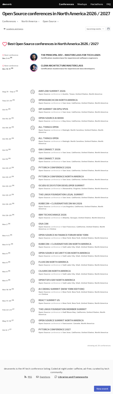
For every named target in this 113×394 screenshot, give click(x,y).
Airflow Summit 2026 (52, 90)
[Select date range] (108, 29)
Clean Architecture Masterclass (62, 65)
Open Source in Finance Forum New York (63, 234)
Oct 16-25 (8, 118)
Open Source (49, 21)
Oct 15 (6, 109)
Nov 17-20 (8, 300)
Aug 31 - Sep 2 (10, 91)
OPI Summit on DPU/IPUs (53, 108)
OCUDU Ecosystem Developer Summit (62, 185)
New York (67, 238)
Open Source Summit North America (61, 320)
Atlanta (66, 218)
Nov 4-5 (7, 235)
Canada (76, 323)
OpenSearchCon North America (58, 99)
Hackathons (96, 4)
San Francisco (69, 227)
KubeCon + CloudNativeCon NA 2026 (60, 203)
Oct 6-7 (6, 329)
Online (53, 229)
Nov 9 (6, 253)
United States (81, 94)
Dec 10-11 (7, 68)
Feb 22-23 (8, 309)
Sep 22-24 (8, 100)
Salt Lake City (69, 247)
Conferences (66, 4)
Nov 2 (6, 223)
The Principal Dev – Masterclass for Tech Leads (70, 54)
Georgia (73, 218)
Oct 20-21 (8, 167)
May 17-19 (8, 320)
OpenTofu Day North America (57, 279)
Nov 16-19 (8, 289)
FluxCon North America (53, 261)
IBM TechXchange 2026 (53, 214)
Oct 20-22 (8, 185)
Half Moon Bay (69, 312)
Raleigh (66, 130)
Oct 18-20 (8, 127)
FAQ (109, 4)
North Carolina (77, 130)
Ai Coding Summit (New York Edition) (61, 288)
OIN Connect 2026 (49, 149)
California (76, 103)
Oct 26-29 (8, 203)
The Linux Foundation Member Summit (63, 309)
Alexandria (67, 188)
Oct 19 (6, 149)
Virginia (76, 188)
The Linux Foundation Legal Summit (61, 194)
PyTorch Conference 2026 (55, 167)
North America (29, 21)
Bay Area (67, 121)
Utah (78, 247)
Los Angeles (68, 206)
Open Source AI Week (51, 117)
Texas (72, 94)
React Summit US (49, 300)
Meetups (82, 4)
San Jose (67, 103)
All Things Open (49, 126)
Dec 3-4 (7, 57)
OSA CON (43, 223)
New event (102, 388)
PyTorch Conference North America (61, 176)
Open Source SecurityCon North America (64, 252)
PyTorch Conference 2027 (55, 329)
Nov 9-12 (7, 244)
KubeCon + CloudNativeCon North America (65, 243)
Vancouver (67, 323)
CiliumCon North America (55, 270)
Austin (65, 94)
